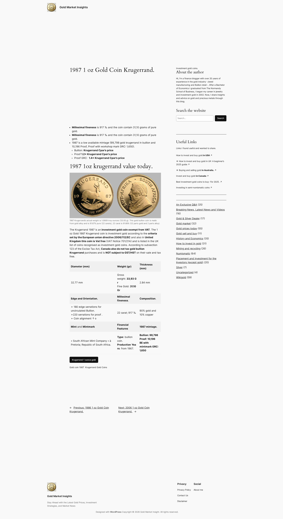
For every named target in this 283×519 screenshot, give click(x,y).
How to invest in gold (188, 243)
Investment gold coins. (187, 68)
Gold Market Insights (74, 7)
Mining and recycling (188, 248)
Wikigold (181, 277)
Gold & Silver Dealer (188, 218)
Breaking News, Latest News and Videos (200, 209)
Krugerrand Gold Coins (96, 367)
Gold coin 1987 (77, 367)
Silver (179, 267)
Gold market (183, 223)
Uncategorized (185, 272)
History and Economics (189, 238)
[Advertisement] (115, 96)
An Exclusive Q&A (186, 204)
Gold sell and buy (186, 233)
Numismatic (183, 253)
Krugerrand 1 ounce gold (84, 360)
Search (220, 118)
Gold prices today (186, 228)
